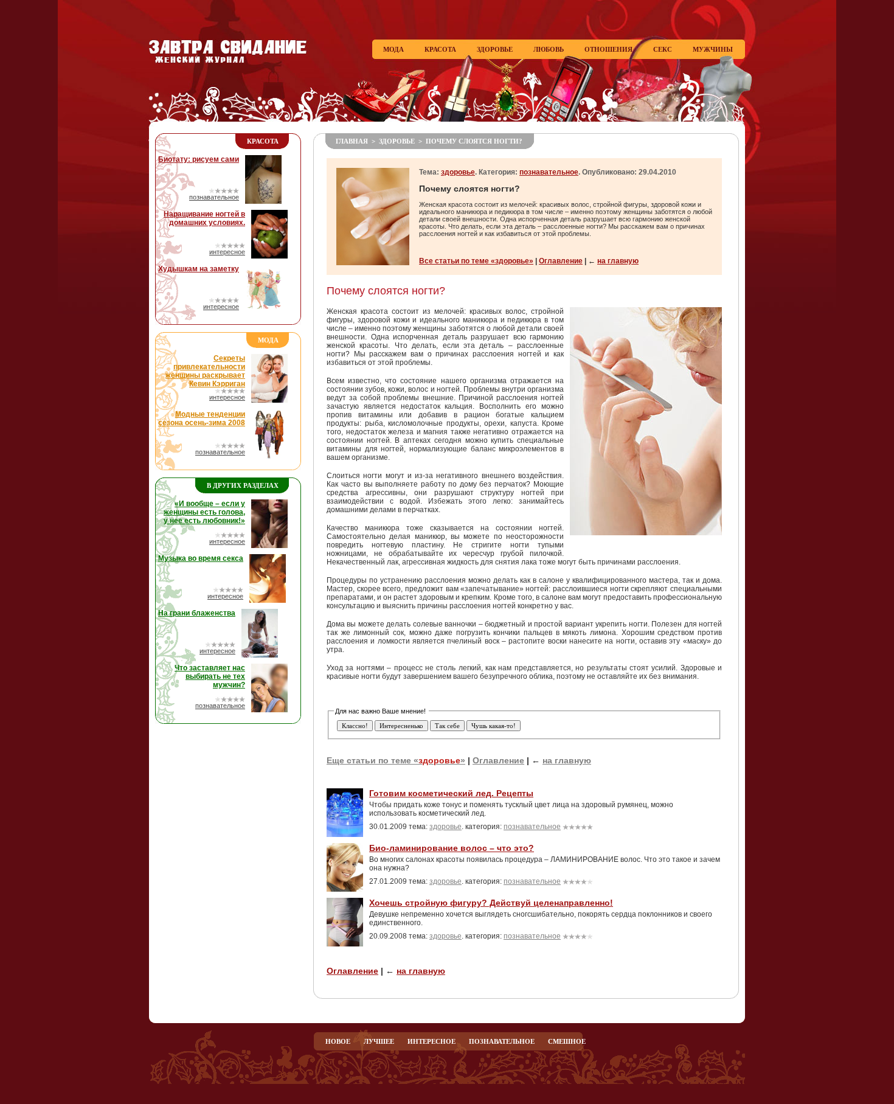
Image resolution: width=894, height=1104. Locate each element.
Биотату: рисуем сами (198, 159)
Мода (393, 49)
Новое (337, 1041)
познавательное (214, 197)
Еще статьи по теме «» (396, 760)
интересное (227, 251)
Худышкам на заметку (198, 269)
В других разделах (243, 485)
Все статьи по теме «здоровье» (476, 261)
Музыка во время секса (200, 558)
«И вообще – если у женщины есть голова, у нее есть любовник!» (204, 512)
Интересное (431, 1041)
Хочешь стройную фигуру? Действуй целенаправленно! (491, 903)
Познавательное (502, 1041)
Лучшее (379, 1041)
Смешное (567, 1041)
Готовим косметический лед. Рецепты (451, 793)
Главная (352, 141)
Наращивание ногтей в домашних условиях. (204, 218)
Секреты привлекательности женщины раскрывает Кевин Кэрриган (205, 371)
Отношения (608, 49)
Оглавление (561, 261)
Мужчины (713, 49)
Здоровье (495, 49)
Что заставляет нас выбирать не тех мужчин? (210, 676)
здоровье (397, 141)
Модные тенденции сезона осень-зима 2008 (201, 418)
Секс (662, 49)
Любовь (548, 49)
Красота (440, 49)
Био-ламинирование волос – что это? (451, 848)
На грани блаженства (196, 613)
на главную (618, 261)
